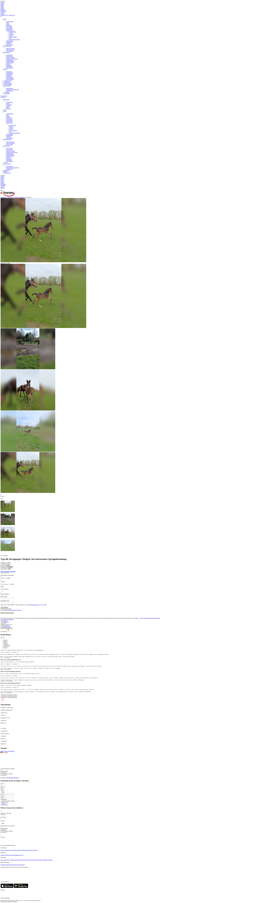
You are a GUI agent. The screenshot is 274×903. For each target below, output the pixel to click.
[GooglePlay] (21, 887)
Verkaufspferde (9, 21)
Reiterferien (9, 65)
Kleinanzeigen (6, 52)
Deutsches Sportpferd (19, 197)
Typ (1, 620)
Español (2, 12)
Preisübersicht (6, 82)
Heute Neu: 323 (4, 15)
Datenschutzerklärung (34, 604)
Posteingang (9, 104)
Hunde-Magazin (10, 78)
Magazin (5, 69)
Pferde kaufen (4, 860)
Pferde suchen (10, 197)
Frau (3, 791)
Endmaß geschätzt (5, 624)
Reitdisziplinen (9, 73)
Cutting (10, 35)
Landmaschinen (9, 60)
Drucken (4, 803)
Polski (2, 6)
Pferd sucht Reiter (10, 49)
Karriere (19, 850)
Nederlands (3, 10)
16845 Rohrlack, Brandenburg (7, 751)
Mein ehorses (6, 99)
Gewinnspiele (9, 76)
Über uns (10, 850)
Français (2, 14)
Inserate (8, 103)
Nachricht (3, 817)
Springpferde (9, 29)
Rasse (2, 619)
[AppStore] (7, 887)
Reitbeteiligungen (7, 46)
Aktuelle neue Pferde (48, 860)
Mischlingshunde (10, 864)
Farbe (2, 626)
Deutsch (2, 2)
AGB (45, 604)
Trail (10, 38)
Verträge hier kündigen (33, 850)
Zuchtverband (4, 631)
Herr (3, 792)
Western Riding (12, 31)
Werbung (15, 850)
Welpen (16, 864)
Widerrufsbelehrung (16, 855)
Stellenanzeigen (9, 62)
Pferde (4, 19)
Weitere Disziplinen (5, 628)
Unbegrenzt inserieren (12, 89)
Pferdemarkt (3, 197)
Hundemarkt (9, 66)
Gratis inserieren (7, 85)
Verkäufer (8, 43)
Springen (9, 627)
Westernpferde (10, 30)
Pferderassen (9, 71)
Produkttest (8, 75)
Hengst (7, 622)
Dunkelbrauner (6, 626)
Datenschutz (8, 855)
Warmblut (5, 620)
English (2, 7)
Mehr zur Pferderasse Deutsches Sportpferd (150, 618)
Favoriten (8, 106)
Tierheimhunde (21, 864)
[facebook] (3, 895)
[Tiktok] (12, 895)
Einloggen (6, 93)
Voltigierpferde (9, 40)
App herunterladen (7, 83)
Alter (2, 623)
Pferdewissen (9, 74)
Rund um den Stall (10, 57)
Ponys (7, 22)
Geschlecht (3, 622)
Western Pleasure (13, 37)
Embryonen (9, 25)
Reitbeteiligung (39, 860)
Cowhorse (11, 34)
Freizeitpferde (9, 42)
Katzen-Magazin (10, 79)
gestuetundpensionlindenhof (12, 777)
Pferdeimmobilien (10, 61)
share (3, 823)
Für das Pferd (9, 55)
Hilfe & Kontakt (4, 850)
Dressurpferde (9, 28)
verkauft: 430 (12, 15)
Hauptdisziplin (4, 627)
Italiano (2, 5)
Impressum (3, 855)
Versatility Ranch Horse (14, 39)
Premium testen (8, 80)
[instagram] (7, 895)
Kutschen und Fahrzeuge (12, 58)
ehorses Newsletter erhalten (8, 801)
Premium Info (24, 850)
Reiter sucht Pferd (10, 48)
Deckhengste (9, 26)
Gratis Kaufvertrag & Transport (14, 610)
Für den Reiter (9, 56)
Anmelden (3, 97)
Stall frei (8, 64)
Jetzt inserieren (9, 44)
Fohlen (7, 24)
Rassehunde (3, 864)
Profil (7, 107)
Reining (11, 33)
